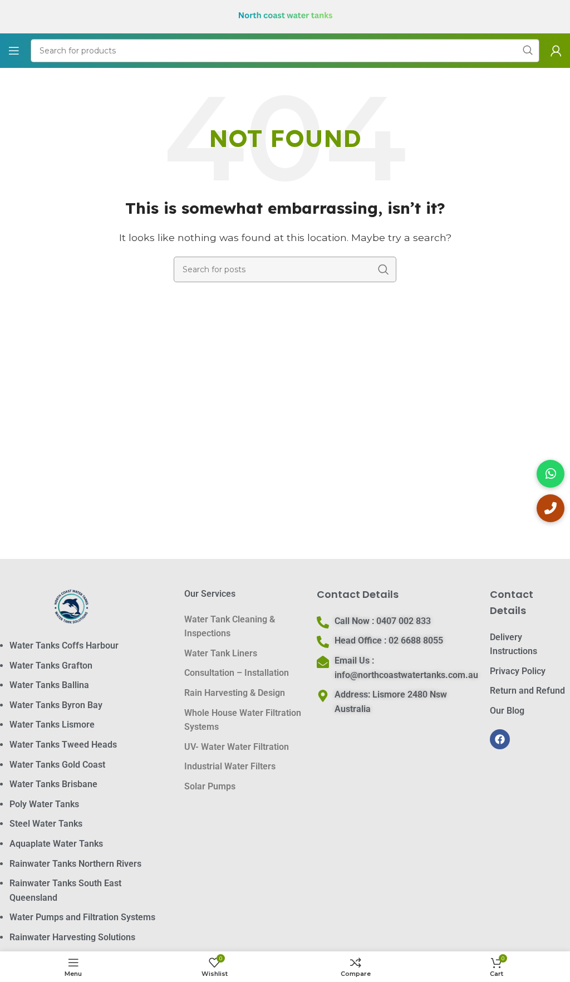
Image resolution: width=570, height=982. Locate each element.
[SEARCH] (383, 269)
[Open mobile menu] (14, 51)
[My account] (556, 51)
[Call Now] (550, 508)
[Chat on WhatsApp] (550, 474)
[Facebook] (500, 739)
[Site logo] (285, 16)
